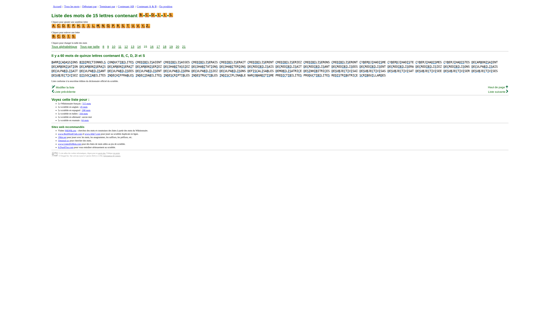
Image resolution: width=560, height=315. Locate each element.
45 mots (84, 107)
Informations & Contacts (111, 156)
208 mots (86, 110)
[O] (108, 27)
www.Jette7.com (92, 134)
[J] (88, 27)
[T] (128, 27)
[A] (53, 27)
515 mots (86, 103)
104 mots (83, 113)
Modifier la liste (64, 87)
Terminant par (107, 6)
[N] (103, 27)
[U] (133, 27)
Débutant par (89, 6)
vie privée (116, 153)
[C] (58, 27)
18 (164, 46)
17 (158, 46)
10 (113, 46)
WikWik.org (70, 130)
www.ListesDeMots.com (69, 144)
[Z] (148, 27)
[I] (83, 27)
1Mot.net (62, 137)
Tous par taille (90, 46)
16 (152, 46)
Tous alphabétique (64, 46)
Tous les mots (71, 6)
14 (139, 46)
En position (165, 6)
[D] (63, 27)
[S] (123, 27)
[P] (113, 27)
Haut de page (497, 87)
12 (126, 46)
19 (171, 46)
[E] (68, 27)
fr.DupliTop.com (65, 147)
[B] (53, 38)
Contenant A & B (147, 6)
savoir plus (102, 153)
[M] (98, 27)
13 (132, 46)
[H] (78, 27)
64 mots (85, 120)
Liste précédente (65, 91)
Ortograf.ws (63, 140)
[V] (138, 27)
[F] (73, 27)
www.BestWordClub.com (70, 134)
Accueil (57, 6)
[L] (93, 27)
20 (177, 46)
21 (184, 46)
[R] (118, 27)
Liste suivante (497, 91)
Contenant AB (126, 6)
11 (119, 46)
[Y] (143, 27)
